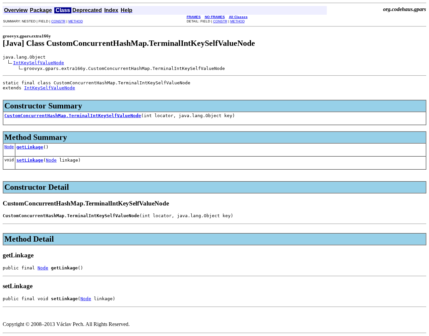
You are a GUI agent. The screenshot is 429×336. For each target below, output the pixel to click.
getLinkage (29, 147)
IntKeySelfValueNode (38, 62)
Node (9, 147)
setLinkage (29, 160)
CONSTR (58, 21)
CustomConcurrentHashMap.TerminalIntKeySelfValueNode (72, 115)
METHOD (75, 21)
